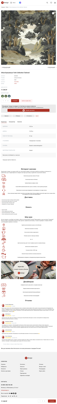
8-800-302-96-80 (6, 385)
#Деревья (6, 115)
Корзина (3, 364)
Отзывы (41, 364)
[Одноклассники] (11, 396)
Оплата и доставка (5, 371)
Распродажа (42, 368)
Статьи (21, 371)
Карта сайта (42, 371)
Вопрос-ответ (42, 366)
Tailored (16, 81)
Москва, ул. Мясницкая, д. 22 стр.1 (9, 387)
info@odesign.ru (5, 390)
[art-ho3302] (9, 96)
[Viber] (15, 396)
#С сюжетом (29, 115)
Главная (3, 7)
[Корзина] (55, 3)
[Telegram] (13, 396)
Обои (7, 7)
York (15, 83)
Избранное (4, 366)
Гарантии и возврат (25, 375)
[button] (50, 275)
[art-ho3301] (5, 96)
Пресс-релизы (23, 368)
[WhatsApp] (16, 396)
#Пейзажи (18, 115)
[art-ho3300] (2, 96)
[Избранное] (51, 3)
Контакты (22, 364)
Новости (22, 366)
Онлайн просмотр (29, 110)
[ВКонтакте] (9, 396)
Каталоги (3, 368)
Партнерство (23, 373)
